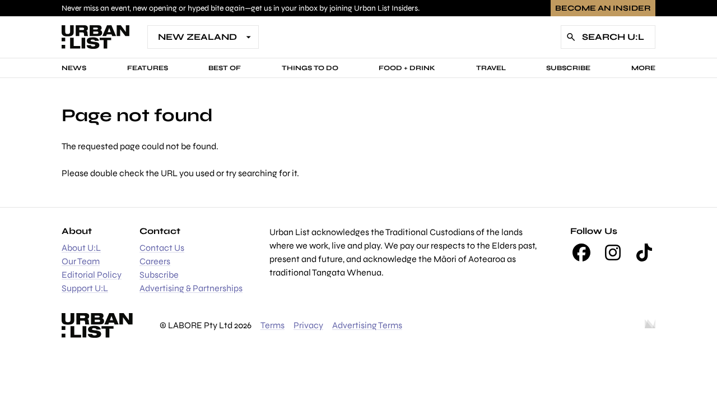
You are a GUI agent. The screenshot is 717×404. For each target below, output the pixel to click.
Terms (272, 325)
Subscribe (568, 68)
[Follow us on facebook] (581, 252)
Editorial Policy (92, 274)
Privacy (308, 325)
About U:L (81, 247)
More (643, 68)
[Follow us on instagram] (613, 252)
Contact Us (161, 247)
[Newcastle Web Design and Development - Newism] (650, 325)
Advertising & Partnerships (191, 288)
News (74, 68)
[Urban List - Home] (95, 37)
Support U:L (85, 288)
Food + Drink (407, 68)
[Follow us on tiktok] (644, 252)
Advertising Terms (367, 325)
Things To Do (310, 68)
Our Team (81, 261)
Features (147, 68)
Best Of (224, 68)
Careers (154, 261)
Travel (491, 68)
